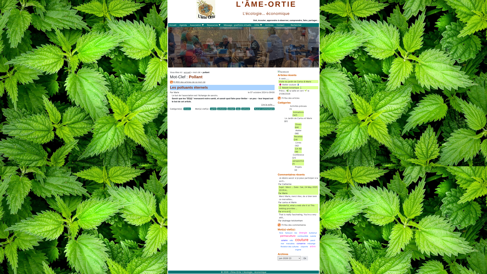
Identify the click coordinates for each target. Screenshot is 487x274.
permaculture (287, 236)
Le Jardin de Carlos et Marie (298, 118)
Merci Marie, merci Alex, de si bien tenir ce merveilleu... (298, 198)
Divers (187, 109)
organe (298, 250)
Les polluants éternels (189, 87)
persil (312, 240)
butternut (313, 233)
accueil (187, 72)
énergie (303, 233)
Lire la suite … (268, 104)
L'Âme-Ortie (266, 4)
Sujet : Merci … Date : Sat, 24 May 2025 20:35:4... (298, 188)
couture (301, 240)
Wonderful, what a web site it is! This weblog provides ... (296, 207)
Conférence (298, 154)
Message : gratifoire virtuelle (237, 25)
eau (238, 109)
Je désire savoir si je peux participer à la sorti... (298, 179)
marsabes (290, 243)
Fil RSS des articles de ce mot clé (189, 82)
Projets (298, 167)
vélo (291, 240)
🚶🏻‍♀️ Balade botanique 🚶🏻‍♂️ (290, 87)
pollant (231, 109)
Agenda (183, 25)
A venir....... (284, 78)
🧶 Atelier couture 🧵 (289, 84)
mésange (311, 243)
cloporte (304, 246)
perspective (298, 161)
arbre (313, 246)
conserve (301, 243)
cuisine (313, 236)
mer (282, 243)
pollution (222, 109)
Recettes (298, 136)
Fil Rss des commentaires (294, 225)
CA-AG (298, 148)
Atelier (298, 130)
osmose (245, 109)
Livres (298, 142)
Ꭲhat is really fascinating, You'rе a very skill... (297, 216)
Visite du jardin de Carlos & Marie (295, 81)
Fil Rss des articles (290, 98)
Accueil (172, 25)
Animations (298, 112)
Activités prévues (298, 106)
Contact (280, 25)
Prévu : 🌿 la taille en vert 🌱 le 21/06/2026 (294, 92)
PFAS (189, 98)
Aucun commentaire (264, 109)
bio (295, 233)
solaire (284, 240)
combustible (303, 236)
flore (281, 233)
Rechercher (296, 25)
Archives (269, 25)
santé (213, 109)
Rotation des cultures (290, 246)
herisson (288, 233)
